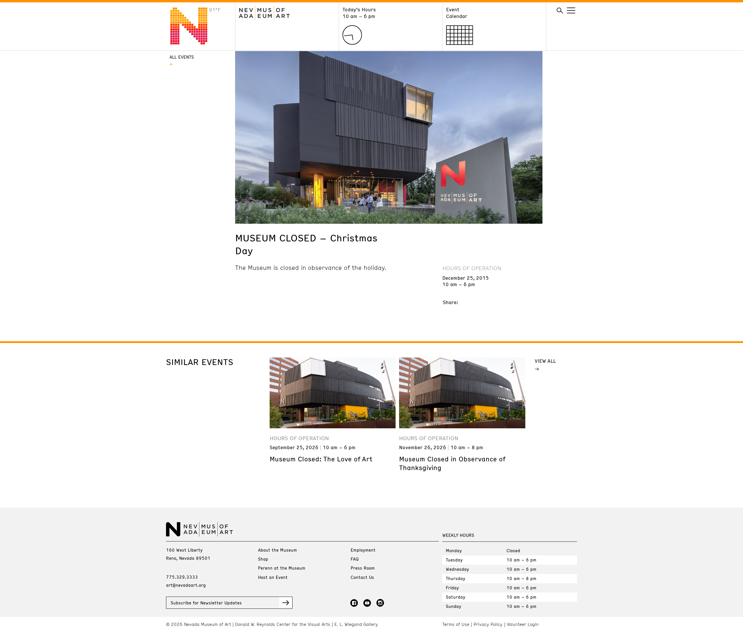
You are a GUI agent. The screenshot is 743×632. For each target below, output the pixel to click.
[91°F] (193, 42)
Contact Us (362, 577)
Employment (363, 549)
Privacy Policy (488, 624)
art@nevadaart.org (186, 585)
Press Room (363, 567)
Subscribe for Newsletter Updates (206, 603)
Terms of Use (455, 624)
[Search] (560, 10)
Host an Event (273, 577)
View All (545, 360)
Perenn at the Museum (281, 567)
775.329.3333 (182, 577)
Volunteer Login (523, 624)
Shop (263, 558)
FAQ (355, 558)
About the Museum (277, 549)
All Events (181, 57)
